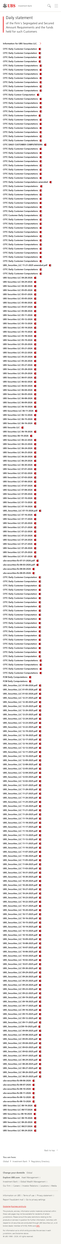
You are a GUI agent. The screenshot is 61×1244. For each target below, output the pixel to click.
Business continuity (18, 1206)
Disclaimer (7, 1206)
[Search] (49, 6)
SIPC (38, 1226)
